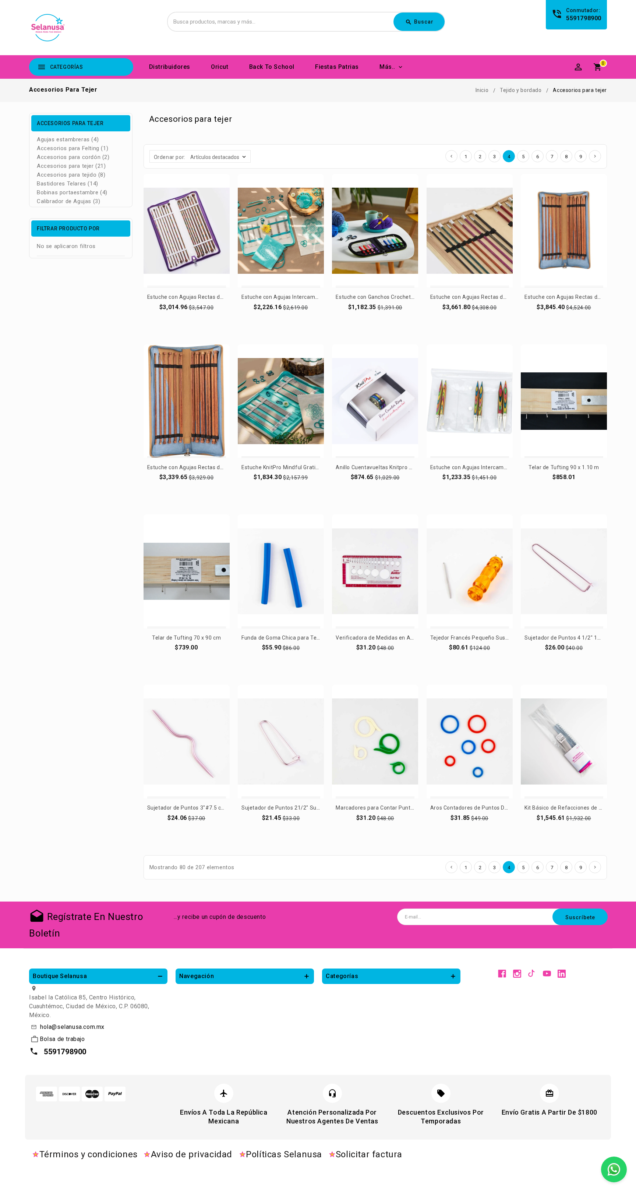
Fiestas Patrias (337, 66)
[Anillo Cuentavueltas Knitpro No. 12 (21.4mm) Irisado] (375, 401)
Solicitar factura (369, 1154)
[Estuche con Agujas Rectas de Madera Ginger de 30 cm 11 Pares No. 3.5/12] (187, 401)
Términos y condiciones (88, 1154)
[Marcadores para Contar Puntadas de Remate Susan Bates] (375, 741)
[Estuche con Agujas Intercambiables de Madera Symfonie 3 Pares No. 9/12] (470, 401)
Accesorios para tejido (71, 174)
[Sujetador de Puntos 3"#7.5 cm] (187, 741)
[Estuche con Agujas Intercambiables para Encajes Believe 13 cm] (281, 230)
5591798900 (583, 18)
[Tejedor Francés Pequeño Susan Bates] (470, 571)
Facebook (502, 974)
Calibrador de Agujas (68, 201)
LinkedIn (562, 974)
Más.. (387, 66)
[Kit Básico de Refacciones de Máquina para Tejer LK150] (564, 741)
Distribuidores (169, 66)
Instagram (517, 974)
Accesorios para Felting (72, 148)
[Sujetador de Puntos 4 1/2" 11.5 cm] (564, 571)
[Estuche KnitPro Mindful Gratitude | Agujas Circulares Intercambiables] (281, 401)
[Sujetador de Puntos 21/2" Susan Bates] (281, 741)
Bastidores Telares (67, 183)
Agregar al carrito (187, 317)
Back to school (271, 66)
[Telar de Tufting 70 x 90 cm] (187, 571)
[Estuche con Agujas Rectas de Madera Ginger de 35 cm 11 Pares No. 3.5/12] (564, 230)
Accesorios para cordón (73, 157)
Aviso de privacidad (191, 1154)
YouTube (547, 974)
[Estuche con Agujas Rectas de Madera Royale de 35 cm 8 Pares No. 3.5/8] (470, 230)
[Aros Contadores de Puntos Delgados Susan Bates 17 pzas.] (470, 741)
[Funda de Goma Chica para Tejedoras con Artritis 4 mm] (281, 571)
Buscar (419, 22)
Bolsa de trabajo (62, 1038)
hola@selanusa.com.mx (72, 1026)
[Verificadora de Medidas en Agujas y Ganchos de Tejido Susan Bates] (375, 571)
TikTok (532, 974)
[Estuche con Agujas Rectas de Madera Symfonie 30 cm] (187, 230)
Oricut (220, 66)
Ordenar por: (170, 157)
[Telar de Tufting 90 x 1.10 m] (564, 401)
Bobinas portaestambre (72, 192)
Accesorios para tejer (71, 166)
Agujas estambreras (68, 139)
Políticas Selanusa (284, 1154)
